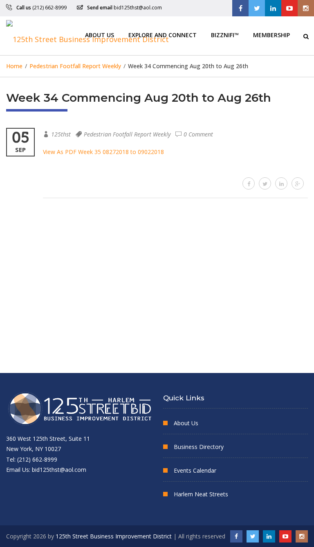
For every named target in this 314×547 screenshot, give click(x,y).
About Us (99, 34)
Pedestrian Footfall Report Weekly (127, 134)
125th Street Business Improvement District (114, 536)
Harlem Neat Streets (201, 494)
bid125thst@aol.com (138, 7)
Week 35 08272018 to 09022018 (121, 152)
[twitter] (265, 183)
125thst (61, 134)
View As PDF (59, 152)
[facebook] (248, 183)
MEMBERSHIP (271, 34)
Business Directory (199, 447)
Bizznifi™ (225, 34)
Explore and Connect (162, 34)
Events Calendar (195, 470)
